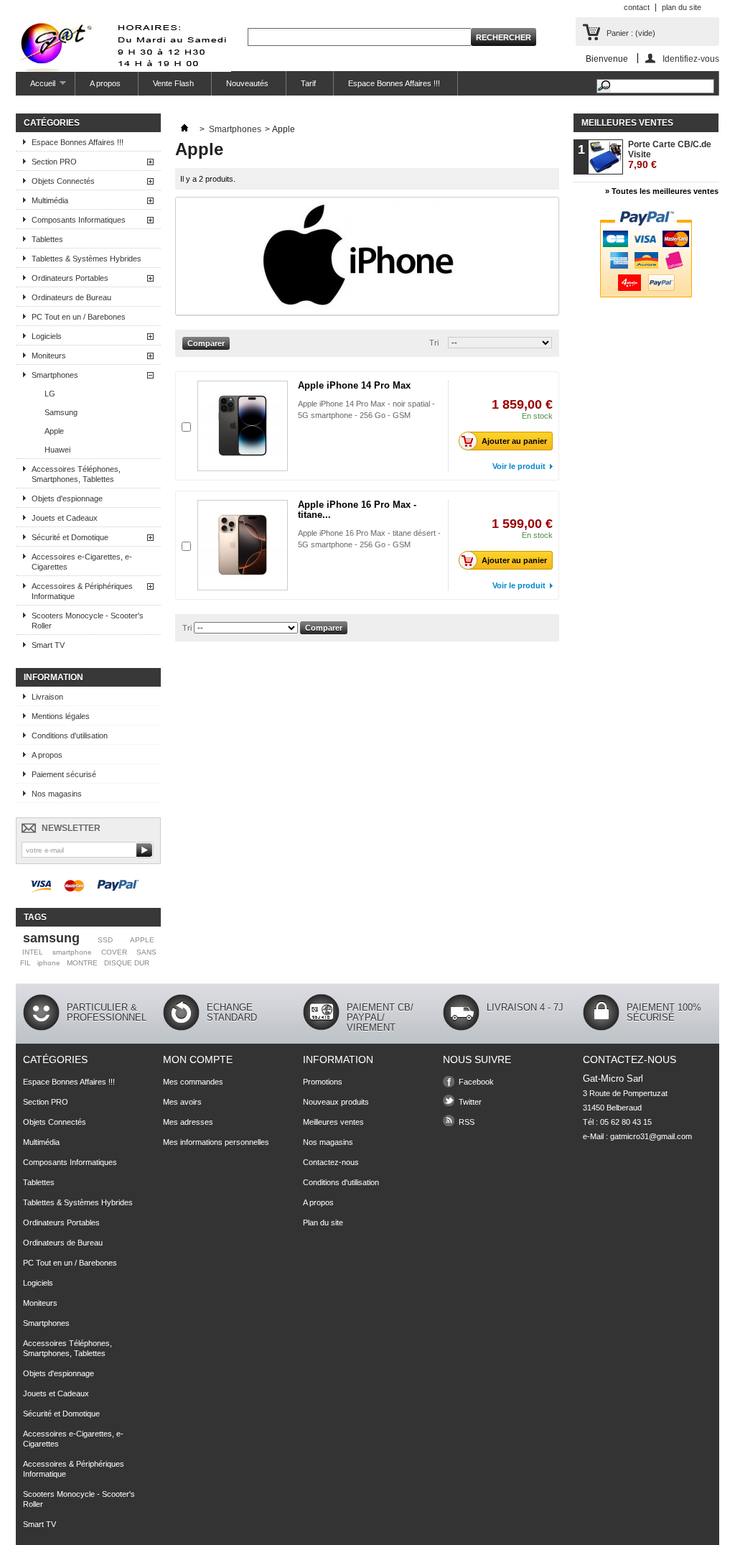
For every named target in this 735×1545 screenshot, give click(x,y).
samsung (51, 938)
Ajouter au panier (514, 441)
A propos (105, 83)
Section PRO (54, 161)
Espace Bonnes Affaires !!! (394, 83)
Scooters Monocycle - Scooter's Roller (88, 620)
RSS (466, 1122)
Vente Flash (173, 83)
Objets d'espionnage (67, 498)
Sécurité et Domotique (70, 537)
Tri (434, 342)
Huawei (57, 449)
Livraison (47, 696)
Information (53, 677)
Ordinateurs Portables (70, 278)
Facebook (476, 1081)
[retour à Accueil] (184, 129)
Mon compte (198, 1059)
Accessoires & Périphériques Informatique (82, 591)
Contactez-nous (331, 1162)
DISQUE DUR (126, 963)
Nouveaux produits (336, 1102)
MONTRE (82, 963)
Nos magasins (57, 793)
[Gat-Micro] (123, 48)
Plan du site (323, 1222)
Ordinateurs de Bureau (71, 297)
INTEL (32, 952)
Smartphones (55, 375)
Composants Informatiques (79, 219)
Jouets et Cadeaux (65, 518)
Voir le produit (519, 466)
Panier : (631, 33)
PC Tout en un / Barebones (79, 316)
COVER (114, 952)
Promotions (322, 1081)
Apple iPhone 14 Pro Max (354, 385)
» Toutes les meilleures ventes (661, 191)
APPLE (142, 940)
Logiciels (47, 336)
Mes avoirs (182, 1102)
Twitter (470, 1102)
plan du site (681, 7)
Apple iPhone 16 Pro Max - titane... (357, 509)
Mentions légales (61, 716)
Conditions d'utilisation (70, 735)
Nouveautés (247, 83)
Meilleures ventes (627, 123)
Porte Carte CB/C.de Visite (669, 154)
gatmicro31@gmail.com (651, 1136)
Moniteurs (49, 355)
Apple (54, 431)
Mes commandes (193, 1081)
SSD (105, 940)
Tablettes (47, 239)
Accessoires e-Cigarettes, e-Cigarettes (82, 561)
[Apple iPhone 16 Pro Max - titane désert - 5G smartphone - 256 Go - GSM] (242, 545)
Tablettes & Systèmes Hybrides (86, 258)
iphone (48, 963)
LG (50, 393)
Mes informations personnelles (216, 1142)
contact (637, 7)
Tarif (308, 83)
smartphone (72, 952)
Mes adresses (188, 1122)
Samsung (61, 412)
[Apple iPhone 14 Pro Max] (242, 426)
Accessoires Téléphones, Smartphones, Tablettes (76, 474)
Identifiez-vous (691, 58)
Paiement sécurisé (64, 774)
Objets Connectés (63, 181)
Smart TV (48, 645)
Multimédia (50, 200)
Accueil (35, 87)
